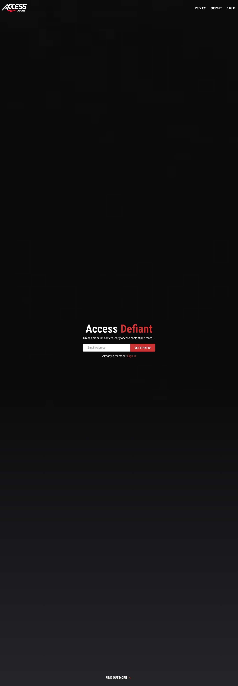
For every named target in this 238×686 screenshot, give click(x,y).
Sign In (231, 8)
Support (216, 8)
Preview (200, 8)
